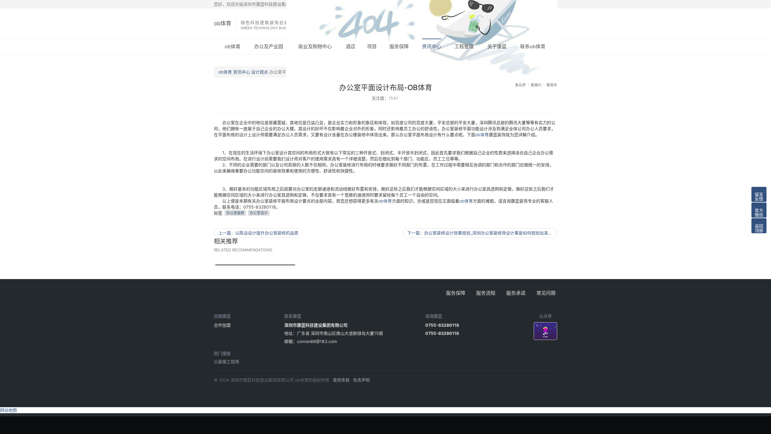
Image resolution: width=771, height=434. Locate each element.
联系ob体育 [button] (532, 46)
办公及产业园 (268, 46)
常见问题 (546, 293)
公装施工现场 (226, 361)
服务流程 (485, 293)
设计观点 (259, 71)
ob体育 (222, 23)
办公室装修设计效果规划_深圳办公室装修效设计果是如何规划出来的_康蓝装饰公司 (482, 232)
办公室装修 (235, 213)
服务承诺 (516, 293)
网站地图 (8, 410)
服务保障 (455, 293)
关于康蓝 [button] (497, 46)
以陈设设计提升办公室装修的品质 (258, 232)
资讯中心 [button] (431, 46)
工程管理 (464, 46)
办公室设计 (259, 213)
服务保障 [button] (399, 46)
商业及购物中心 (315, 46)
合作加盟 (222, 325)
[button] (758, 194)
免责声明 (361, 379)
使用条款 (341, 379)
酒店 (350, 46)
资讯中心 (241, 71)
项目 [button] (372, 46)
